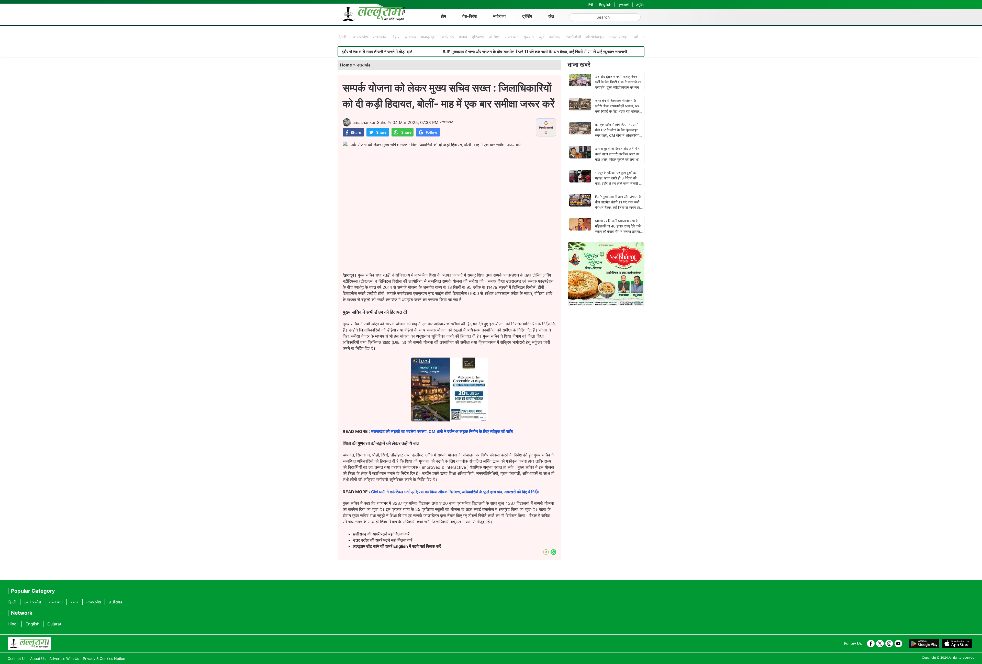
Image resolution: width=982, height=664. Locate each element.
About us (38, 658)
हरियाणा (478, 36)
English (605, 4)
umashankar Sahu (369, 122)
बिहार (395, 36)
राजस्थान (512, 36)
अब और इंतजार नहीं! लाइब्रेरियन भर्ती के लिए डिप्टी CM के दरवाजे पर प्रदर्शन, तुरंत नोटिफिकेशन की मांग (618, 81)
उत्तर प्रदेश (359, 36)
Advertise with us (64, 658)
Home (346, 64)
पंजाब (463, 36)
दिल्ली (342, 36)
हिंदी (590, 4)
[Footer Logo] (29, 643)
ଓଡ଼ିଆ (640, 4)
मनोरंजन (499, 16)
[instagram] (889, 644)
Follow (431, 132)
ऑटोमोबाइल (595, 36)
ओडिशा (494, 36)
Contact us (17, 658)
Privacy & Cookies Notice (104, 658)
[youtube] (898, 644)
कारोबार (555, 36)
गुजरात (529, 36)
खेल (551, 16)
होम (443, 16)
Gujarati (54, 623)
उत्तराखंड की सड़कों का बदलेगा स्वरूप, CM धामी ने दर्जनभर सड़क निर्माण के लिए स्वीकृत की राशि (442, 431)
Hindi (13, 623)
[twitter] (880, 644)
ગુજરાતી (623, 4)
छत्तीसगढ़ (447, 36)
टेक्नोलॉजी (573, 36)
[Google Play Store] (924, 643)
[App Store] (957, 643)
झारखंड (410, 36)
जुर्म (541, 36)
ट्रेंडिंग (527, 16)
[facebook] (871, 644)
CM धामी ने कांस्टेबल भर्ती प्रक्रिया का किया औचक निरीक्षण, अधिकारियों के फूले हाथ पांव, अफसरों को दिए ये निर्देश (455, 491)
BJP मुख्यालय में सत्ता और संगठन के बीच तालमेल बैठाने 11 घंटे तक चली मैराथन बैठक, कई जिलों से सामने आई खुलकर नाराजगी (492, 51)
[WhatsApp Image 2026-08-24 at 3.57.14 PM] (449, 419)
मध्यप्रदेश (428, 36)
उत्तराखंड (379, 36)
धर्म (636, 36)
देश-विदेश (469, 16)
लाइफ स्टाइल (619, 36)
